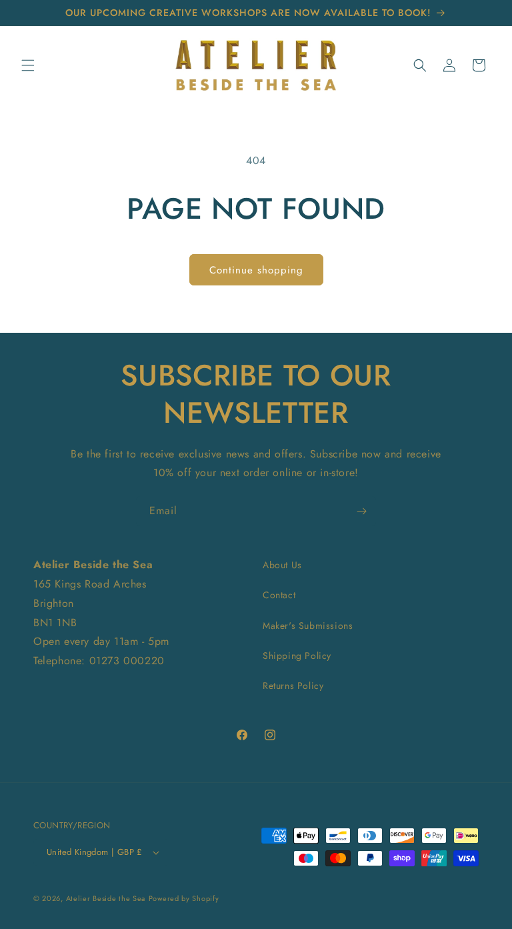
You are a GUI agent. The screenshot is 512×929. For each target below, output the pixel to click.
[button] (28, 65)
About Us (282, 565)
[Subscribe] (361, 511)
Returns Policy (293, 685)
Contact (279, 595)
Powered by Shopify (184, 898)
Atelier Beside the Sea (105, 898)
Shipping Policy (297, 655)
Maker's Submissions (308, 625)
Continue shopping (256, 270)
